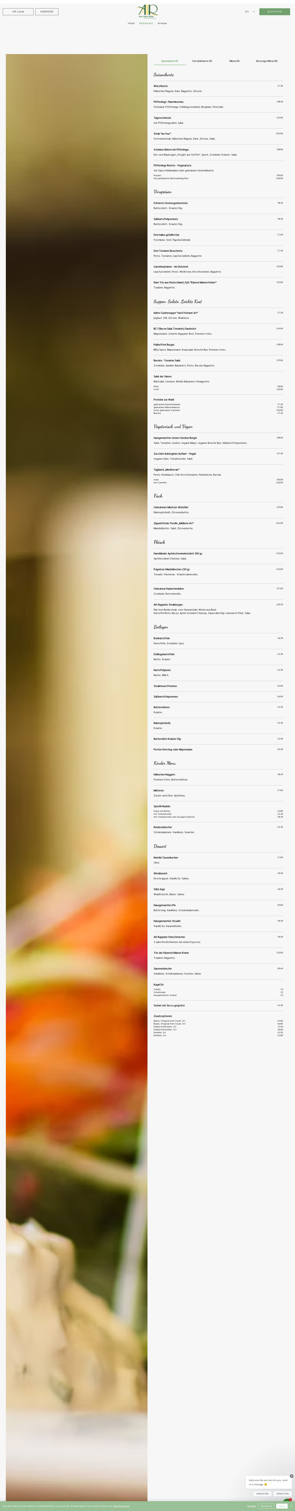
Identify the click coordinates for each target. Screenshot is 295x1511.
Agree (282, 1506)
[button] (269, 1482)
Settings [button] (251, 1506)
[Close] (291, 1506)
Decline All (266, 1506)
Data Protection (121, 1506)
